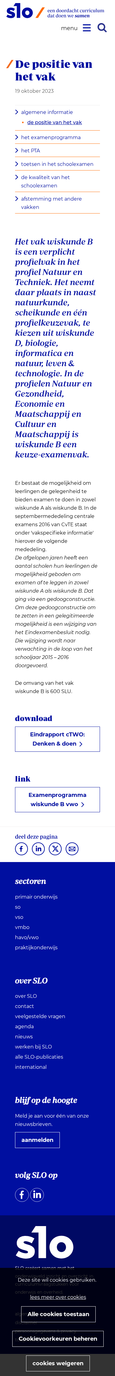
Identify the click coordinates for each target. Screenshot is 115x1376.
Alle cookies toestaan (58, 1314)
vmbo (22, 927)
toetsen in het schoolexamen (57, 164)
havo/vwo (27, 937)
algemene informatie (47, 112)
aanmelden (39, 1142)
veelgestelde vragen (40, 1016)
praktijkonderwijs (36, 948)
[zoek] (102, 27)
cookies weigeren (58, 1363)
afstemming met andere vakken (51, 203)
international (31, 1067)
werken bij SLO (33, 1047)
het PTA (30, 151)
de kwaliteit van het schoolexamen (45, 181)
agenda (24, 1026)
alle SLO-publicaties (39, 1057)
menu (70, 28)
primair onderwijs (36, 897)
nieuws (24, 1037)
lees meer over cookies (58, 1297)
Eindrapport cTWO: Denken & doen (57, 741)
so (18, 907)
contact (24, 1006)
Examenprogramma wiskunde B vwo (57, 802)
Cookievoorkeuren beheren (58, 1338)
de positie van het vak (54, 122)
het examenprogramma (51, 137)
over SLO (26, 996)
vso (19, 917)
